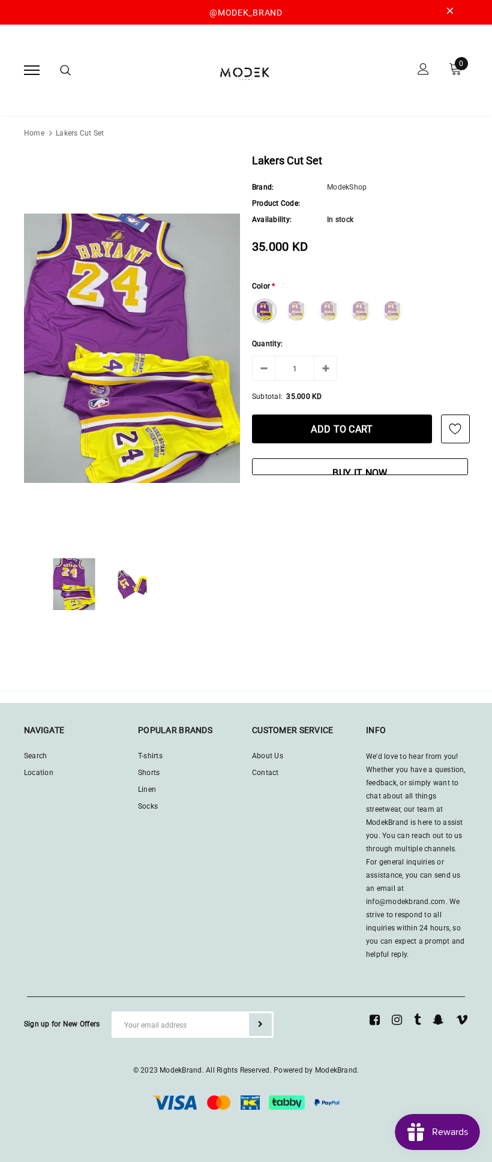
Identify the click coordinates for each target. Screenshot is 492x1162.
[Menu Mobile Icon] (32, 70)
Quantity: (267, 344)
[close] (450, 13)
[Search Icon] (65, 70)
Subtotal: (267, 396)
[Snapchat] (438, 1019)
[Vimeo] (462, 1019)
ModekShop (347, 187)
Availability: (272, 219)
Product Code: (276, 203)
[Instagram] (397, 1019)
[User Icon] (423, 70)
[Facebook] (375, 1019)
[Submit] (260, 1025)
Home (34, 133)
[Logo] (245, 69)
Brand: (263, 187)
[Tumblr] (417, 1019)
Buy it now (359, 471)
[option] (132, 349)
